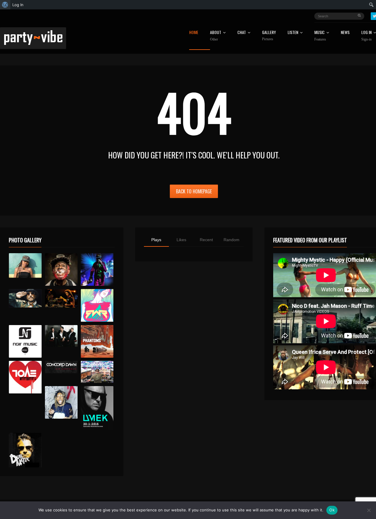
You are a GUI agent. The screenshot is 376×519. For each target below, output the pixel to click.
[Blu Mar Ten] (61, 336)
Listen (293, 32)
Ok (332, 510)
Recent (206, 239)
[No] (369, 510)
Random (231, 239)
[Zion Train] (61, 298)
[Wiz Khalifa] (61, 402)
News (345, 32)
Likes (181, 239)
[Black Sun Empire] (97, 341)
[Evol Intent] (25, 377)
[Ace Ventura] (97, 372)
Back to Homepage (194, 191)
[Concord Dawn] (61, 367)
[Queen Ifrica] (25, 265)
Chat (241, 32)
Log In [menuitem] (18, 4)
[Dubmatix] (25, 450)
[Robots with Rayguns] (97, 305)
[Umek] (97, 408)
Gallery (269, 35)
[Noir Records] (25, 341)
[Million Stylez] (25, 298)
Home (193, 32)
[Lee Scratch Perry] (61, 269)
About (215, 35)
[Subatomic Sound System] (97, 269)
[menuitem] (5, 4)
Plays (156, 239)
